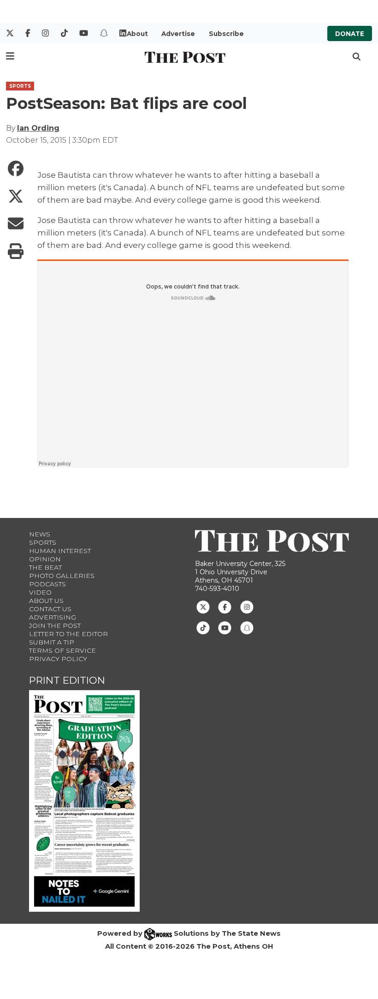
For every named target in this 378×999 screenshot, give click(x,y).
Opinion (45, 559)
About (137, 33)
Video (40, 592)
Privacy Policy (58, 659)
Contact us (50, 609)
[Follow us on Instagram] (247, 606)
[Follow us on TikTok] (203, 627)
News (39, 534)
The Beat (45, 567)
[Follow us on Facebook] (225, 606)
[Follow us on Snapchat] (247, 627)
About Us (46, 600)
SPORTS (20, 86)
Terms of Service (62, 650)
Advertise (178, 33)
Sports (42, 542)
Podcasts (47, 584)
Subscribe (226, 33)
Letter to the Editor (68, 634)
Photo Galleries (61, 576)
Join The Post (55, 625)
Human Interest (60, 551)
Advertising (52, 617)
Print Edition (67, 680)
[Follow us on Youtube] (225, 627)
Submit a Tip (51, 642)
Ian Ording (38, 128)
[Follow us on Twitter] (203, 606)
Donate (349, 33)
